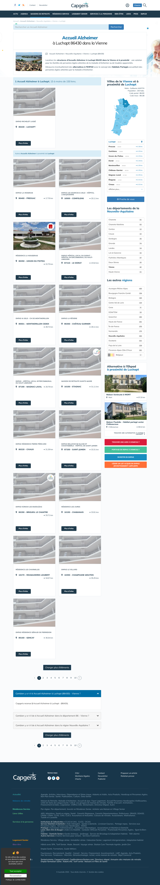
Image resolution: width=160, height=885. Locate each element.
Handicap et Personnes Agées (134, 794)
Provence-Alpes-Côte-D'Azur (125, 350)
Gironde (125, 243)
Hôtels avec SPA (48, 844)
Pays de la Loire (125, 345)
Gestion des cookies (96, 872)
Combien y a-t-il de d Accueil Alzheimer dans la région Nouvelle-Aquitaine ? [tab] (53, 725)
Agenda (24, 14)
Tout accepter (16, 871)
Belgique (128, 355)
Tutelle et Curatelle (49, 817)
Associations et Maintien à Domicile (112, 828)
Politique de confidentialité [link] (16, 880)
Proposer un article (129, 773)
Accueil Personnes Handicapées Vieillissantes (127, 801)
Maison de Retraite (49, 801)
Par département (58, 809)
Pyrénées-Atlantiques (125, 258)
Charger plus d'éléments (57, 667)
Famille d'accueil (114, 803)
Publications (67, 796)
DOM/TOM (125, 312)
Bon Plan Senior (47, 796)
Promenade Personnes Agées (120, 830)
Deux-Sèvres (125, 262)
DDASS (140, 813)
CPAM (50, 815)
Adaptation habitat (135, 840)
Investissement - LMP (110, 853)
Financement (94, 853)
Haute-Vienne (125, 272)
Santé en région (62, 813)
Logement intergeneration (114, 840)
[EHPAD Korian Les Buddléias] (34, 487)
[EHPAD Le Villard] (80, 550)
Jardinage (84, 834)
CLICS (68, 815)
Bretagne (125, 298)
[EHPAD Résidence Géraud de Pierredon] (34, 613)
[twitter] (19, 5)
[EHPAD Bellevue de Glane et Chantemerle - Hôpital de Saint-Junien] (80, 424)
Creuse (125, 234)
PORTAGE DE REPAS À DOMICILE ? (126, 450)
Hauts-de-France (125, 322)
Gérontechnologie (80, 855)
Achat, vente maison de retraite (103, 855)
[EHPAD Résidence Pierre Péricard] (34, 424)
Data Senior (86, 796)
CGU (77, 773)
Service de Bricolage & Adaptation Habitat (108, 834)
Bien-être (119, 14)
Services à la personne (101, 14)
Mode (69, 844)
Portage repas (121, 824)
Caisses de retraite (102, 815)
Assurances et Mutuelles (82, 815)
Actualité (17, 794)
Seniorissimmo (47, 859)
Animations (128, 803)
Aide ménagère (73, 824)
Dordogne (125, 239)
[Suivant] (80, 678)
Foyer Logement (98, 801)
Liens (128, 14)
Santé (58, 796)
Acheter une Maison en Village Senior (108, 809)
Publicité (101, 779)
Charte (78, 779)
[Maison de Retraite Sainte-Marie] (80, 361)
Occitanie (125, 341)
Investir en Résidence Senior (79, 809)
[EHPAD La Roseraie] (34, 173)
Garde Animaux (71, 834)
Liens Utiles (18, 813)
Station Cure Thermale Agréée (107, 844)
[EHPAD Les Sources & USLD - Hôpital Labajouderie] (80, 173)
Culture (76, 796)
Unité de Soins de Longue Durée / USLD (58, 803)
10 (75, 677)
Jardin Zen (126, 844)
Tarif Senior (61, 844)
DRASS (133, 813)
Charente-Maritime (125, 224)
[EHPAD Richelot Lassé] (34, 102)
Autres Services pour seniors (68, 836)
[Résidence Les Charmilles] (34, 550)
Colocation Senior (94, 840)
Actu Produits (114, 794)
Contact (32, 5)
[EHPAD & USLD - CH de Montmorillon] (34, 299)
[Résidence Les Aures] (80, 487)
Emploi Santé (46, 849)
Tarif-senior (78, 861)
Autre (112, 805)
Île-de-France (125, 326)
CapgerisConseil (61, 859)
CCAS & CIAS (71, 822)
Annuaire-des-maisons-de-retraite (125, 859)
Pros (136, 14)
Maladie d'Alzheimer (67, 801)
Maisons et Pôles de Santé (95, 861)
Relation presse (127, 776)
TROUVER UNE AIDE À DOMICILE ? (126, 442)
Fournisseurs (46, 853)
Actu (15, 14)
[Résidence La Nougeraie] (34, 236)
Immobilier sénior (78, 840)
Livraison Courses (105, 824)
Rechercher (116, 27)
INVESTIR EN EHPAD (125, 457)
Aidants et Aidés (99, 794)
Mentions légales (82, 776)
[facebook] (15, 5)
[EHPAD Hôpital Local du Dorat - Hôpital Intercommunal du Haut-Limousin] (80, 236)
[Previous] (35, 678)
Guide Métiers (70, 849)
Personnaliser (16, 875)
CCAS (56, 815)
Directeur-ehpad (102, 859)
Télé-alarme (134, 834)
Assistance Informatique (85, 828)
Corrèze (125, 229)
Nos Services (46, 855)
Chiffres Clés (76, 805)
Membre (129, 6)
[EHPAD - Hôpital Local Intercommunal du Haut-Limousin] (34, 361)
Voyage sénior (87, 844)
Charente (125, 220)
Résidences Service (21, 809)
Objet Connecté (124, 855)
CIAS (62, 815)
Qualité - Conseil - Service (76, 853)
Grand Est (125, 317)
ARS (43, 813)
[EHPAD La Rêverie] (80, 299)
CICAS (88, 822)
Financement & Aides (50, 805)
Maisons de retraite (40, 14)
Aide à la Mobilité (72, 830)
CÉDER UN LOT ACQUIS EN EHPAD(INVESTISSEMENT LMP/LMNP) (126, 465)
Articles (52, 794)
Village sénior (64, 840)
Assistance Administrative (61, 828)
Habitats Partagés (120, 67)
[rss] (23, 5)
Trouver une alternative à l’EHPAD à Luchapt (129, 433)
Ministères (50, 813)
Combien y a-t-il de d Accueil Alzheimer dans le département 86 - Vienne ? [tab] (52, 715)
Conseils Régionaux (85, 813)
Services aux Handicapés (68, 826)
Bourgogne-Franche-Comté (125, 293)
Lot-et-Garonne (125, 253)
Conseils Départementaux (106, 813)
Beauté (76, 844)
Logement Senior (79, 14)
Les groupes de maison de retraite (91, 803)
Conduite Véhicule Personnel (94, 830)
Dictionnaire (88, 805)
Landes (125, 248)
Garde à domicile (89, 824)
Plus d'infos (23, 143)
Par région (45, 809)
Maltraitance (129, 815)
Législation (65, 805)
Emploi (144, 14)
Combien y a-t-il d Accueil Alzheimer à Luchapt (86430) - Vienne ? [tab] (48, 693)
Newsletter (43, 5)
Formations (58, 849)
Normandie (125, 331)
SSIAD (84, 826)
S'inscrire (137, 5)
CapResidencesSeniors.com (82, 859)
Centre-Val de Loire (125, 303)
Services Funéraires (91, 836)
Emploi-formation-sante (51, 861)
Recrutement (58, 853)
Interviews (61, 794)
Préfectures (124, 813)
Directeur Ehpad (102, 805)
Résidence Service (60, 14)
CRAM (43, 815)
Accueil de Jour (84, 801)
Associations (117, 815)
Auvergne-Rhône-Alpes (125, 288)
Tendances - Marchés (62, 855)
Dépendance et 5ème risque (79, 794)
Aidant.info (67, 861)
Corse (125, 307)
